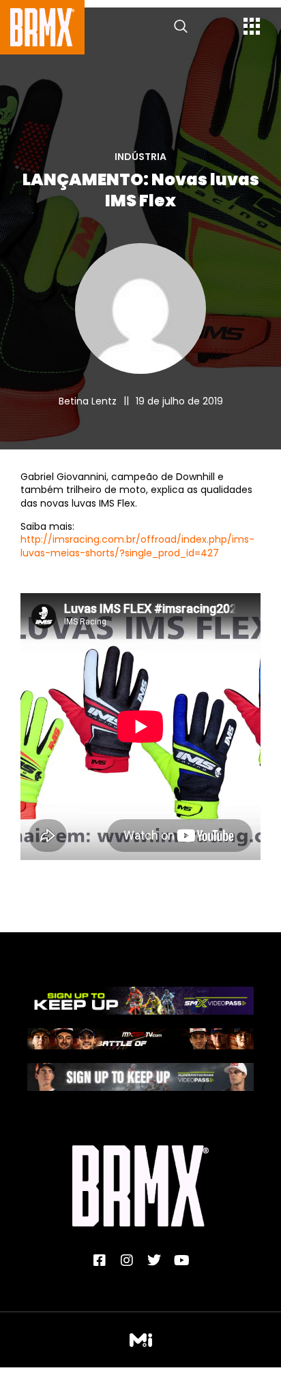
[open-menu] (252, 27)
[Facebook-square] (99, 1260)
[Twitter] (154, 1260)
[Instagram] (127, 1260)
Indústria (140, 156)
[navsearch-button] (180, 27)
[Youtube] (181, 1260)
